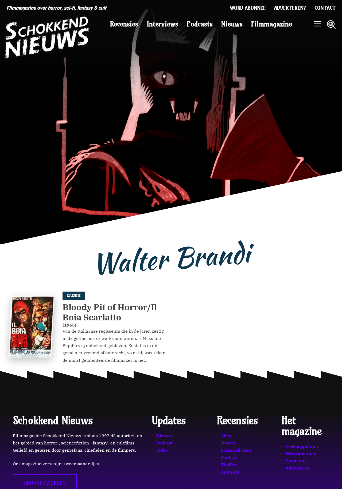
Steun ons (296, 460)
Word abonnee (248, 8)
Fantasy (229, 457)
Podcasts (200, 24)
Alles (226, 435)
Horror (228, 443)
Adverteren (298, 468)
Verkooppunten (302, 446)
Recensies (124, 24)
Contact (325, 8)
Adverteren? (290, 8)
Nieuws (232, 24)
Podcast (164, 443)
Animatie (230, 472)
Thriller (229, 464)
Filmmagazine (271, 24)
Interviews (162, 24)
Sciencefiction (236, 450)
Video (162, 450)
